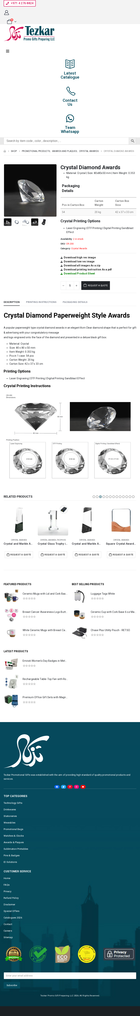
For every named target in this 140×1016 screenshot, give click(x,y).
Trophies (61, 540)
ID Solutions (10, 862)
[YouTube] (83, 787)
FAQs (6, 884)
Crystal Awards (79, 248)
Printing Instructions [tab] (41, 302)
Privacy (7, 891)
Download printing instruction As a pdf (88, 269)
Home (7, 878)
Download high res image (80, 257)
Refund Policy (11, 898)
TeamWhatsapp (70, 129)
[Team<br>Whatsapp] (70, 118)
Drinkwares (10, 809)
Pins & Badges (12, 855)
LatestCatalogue (70, 75)
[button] (8, 190)
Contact (8, 924)
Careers (8, 930)
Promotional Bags (13, 829)
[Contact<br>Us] (70, 91)
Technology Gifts (13, 803)
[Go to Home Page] (5, 151)
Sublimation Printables (16, 849)
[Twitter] (63, 787)
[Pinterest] (70, 787)
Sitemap (8, 937)
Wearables (9, 822)
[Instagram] (76, 787)
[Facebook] (57, 787)
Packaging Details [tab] (75, 302)
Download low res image (79, 261)
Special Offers (12, 911)
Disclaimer (9, 904)
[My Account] (6, 12)
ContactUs (70, 102)
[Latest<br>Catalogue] (70, 64)
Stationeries (10, 816)
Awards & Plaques (14, 842)
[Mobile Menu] (8, 51)
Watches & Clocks (14, 835)
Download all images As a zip (82, 265)
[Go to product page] (19, 520)
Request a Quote (98, 285)
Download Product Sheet (79, 273)
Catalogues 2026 (13, 917)
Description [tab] (12, 302)
